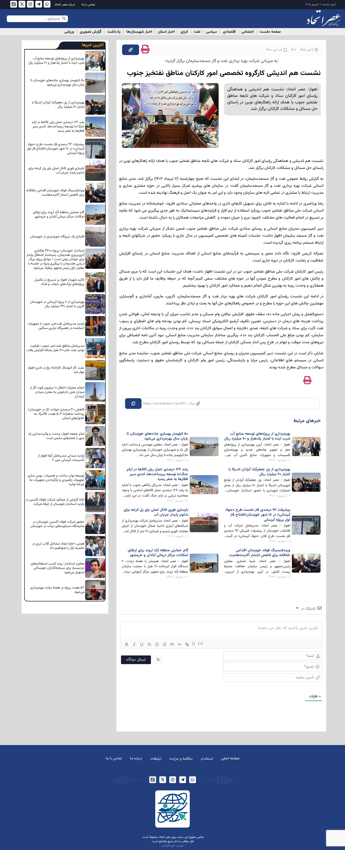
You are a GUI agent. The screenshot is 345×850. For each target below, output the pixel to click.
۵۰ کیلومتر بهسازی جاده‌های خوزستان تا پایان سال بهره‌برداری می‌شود (157, 436)
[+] (200, 644)
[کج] (134, 644)
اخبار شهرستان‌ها (139, 32)
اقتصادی (229, 32)
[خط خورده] (149, 644)
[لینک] (187, 644)
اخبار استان (166, 32)
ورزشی (69, 32)
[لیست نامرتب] (164, 644)
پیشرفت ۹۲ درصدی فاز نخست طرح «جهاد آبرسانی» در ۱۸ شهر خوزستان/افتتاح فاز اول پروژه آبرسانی (257, 515)
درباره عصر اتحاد (64, 4)
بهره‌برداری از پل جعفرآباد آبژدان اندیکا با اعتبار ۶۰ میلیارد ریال (259, 472)
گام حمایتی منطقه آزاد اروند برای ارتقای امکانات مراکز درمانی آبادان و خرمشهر (158, 553)
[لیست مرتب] (157, 644)
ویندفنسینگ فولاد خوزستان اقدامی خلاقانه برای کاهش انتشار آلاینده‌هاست (259, 553)
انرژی (184, 32)
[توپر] (126, 644)
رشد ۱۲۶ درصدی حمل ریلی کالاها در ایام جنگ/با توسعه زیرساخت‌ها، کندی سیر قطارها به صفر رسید (157, 474)
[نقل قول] (172, 644)
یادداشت (113, 32)
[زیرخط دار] (142, 644)
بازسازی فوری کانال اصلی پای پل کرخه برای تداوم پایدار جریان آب (156, 512)
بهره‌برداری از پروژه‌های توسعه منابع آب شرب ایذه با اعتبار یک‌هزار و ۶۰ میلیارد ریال (257, 436)
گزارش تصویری (90, 32)
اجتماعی (248, 32)
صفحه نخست (270, 32)
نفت (197, 32)
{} (193, 644)
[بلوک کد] (179, 644)
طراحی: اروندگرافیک (172, 846)
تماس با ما (88, 4)
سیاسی (211, 32)
